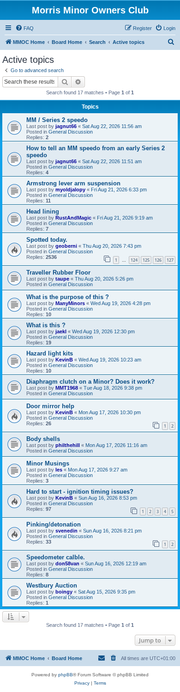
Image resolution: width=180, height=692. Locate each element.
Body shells (43, 438)
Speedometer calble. (55, 557)
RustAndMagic (73, 217)
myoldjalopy (70, 189)
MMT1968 (66, 388)
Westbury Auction (51, 585)
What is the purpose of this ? (67, 297)
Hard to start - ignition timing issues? (79, 491)
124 (134, 260)
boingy (63, 591)
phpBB (65, 674)
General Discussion (70, 132)
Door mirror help (50, 406)
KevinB (64, 359)
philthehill (67, 445)
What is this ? (46, 325)
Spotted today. (46, 239)
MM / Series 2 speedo (57, 119)
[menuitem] (24, 28)
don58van (67, 563)
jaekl (60, 331)
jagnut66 (66, 126)
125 (146, 260)
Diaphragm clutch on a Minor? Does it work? (90, 381)
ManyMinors (70, 303)
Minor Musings (47, 463)
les (58, 469)
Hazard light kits (49, 353)
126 (158, 260)
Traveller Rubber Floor (58, 272)
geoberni (66, 246)
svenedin (66, 530)
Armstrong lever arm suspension (73, 183)
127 (170, 260)
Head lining (42, 211)
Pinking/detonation (53, 524)
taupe (62, 279)
